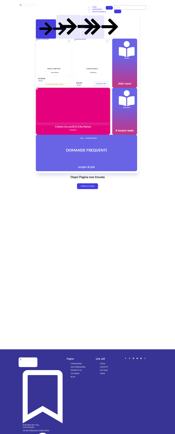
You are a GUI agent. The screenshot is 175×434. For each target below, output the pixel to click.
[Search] (117, 11)
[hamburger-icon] (109, 8)
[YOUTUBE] (137, 358)
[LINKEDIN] (133, 358)
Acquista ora (101, 84)
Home (94, 7)
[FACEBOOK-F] (125, 358)
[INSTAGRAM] (129, 358)
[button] (115, 3)
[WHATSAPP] (145, 358)
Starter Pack (92, 69)
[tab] (46, 29)
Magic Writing (54, 69)
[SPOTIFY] (141, 358)
